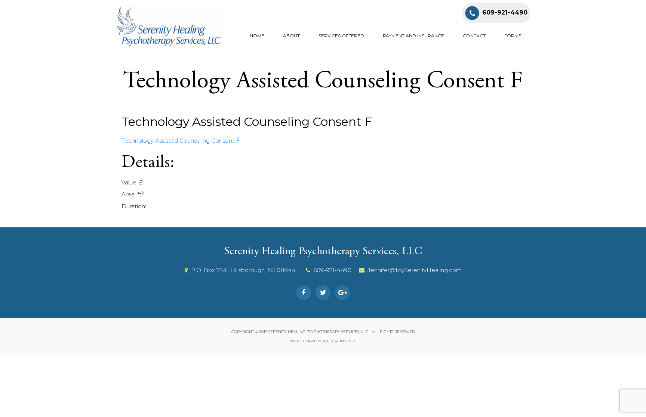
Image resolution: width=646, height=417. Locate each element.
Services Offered (341, 35)
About (291, 35)
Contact (474, 35)
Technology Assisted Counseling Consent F (180, 140)
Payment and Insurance (413, 35)
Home (257, 35)
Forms (512, 35)
